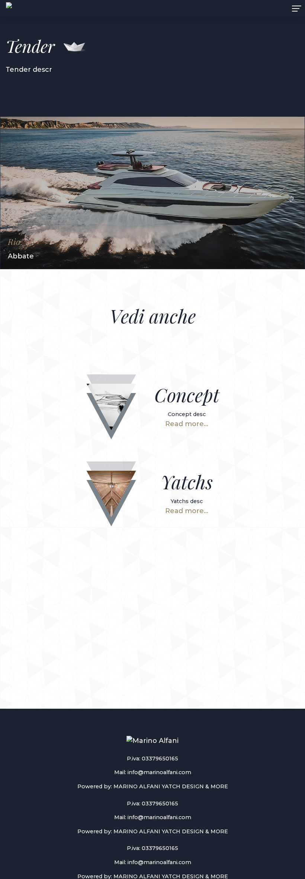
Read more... (186, 424)
